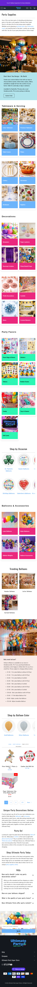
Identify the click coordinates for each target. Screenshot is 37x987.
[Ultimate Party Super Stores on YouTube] (11, 964)
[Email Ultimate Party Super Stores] (27, 8)
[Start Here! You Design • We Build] (18, 54)
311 (23, 802)
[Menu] (0, 8)
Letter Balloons (27, 582)
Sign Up (18, 931)
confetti (16, 837)
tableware (18, 816)
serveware (27, 816)
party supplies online (12, 864)
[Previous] (3, 463)
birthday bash (21, 26)
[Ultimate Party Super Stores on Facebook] (5, 964)
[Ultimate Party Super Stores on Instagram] (7, 964)
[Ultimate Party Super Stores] (18, 8)
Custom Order (9, 95)
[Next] (34, 463)
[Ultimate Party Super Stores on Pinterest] (9, 964)
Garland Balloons (10, 604)
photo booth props (7, 839)
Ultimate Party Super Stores (15, 983)
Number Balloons (10, 582)
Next (28, 802)
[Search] (30, 8)
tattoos (32, 834)
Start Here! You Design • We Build (15, 76)
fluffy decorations (7, 841)
